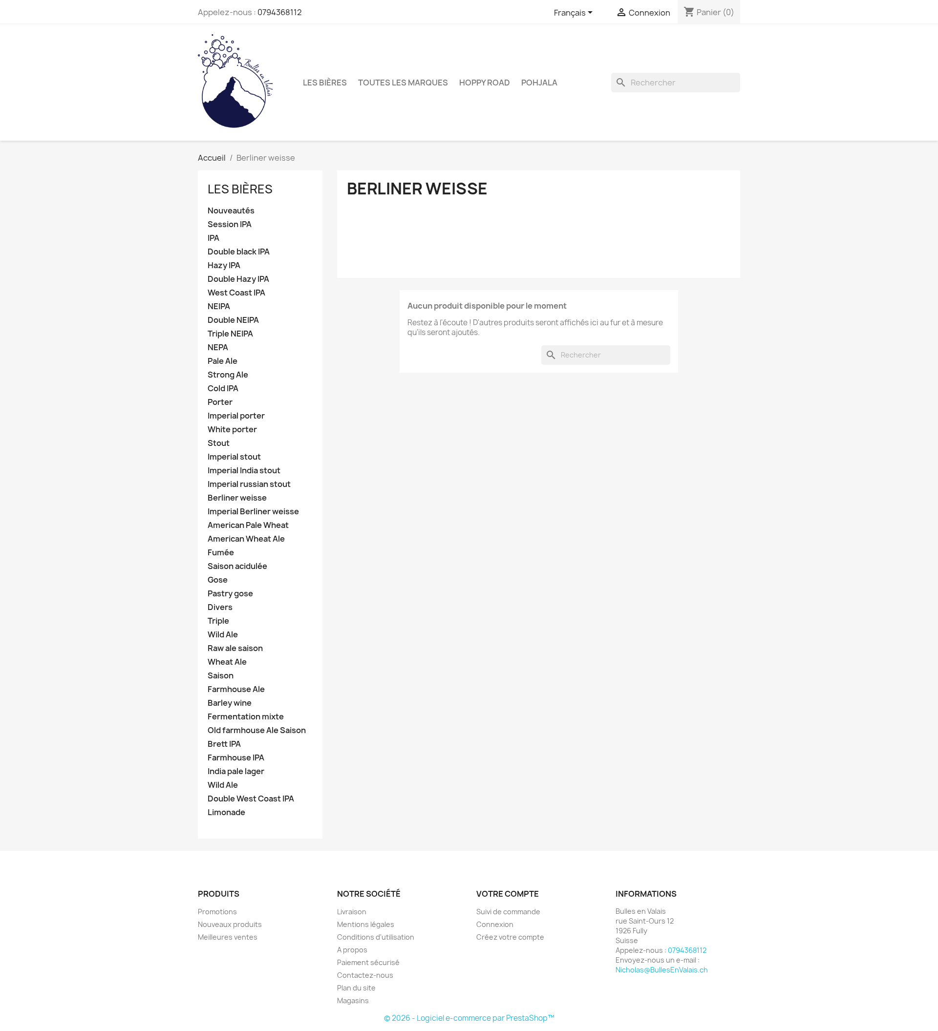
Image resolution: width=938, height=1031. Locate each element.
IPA (213, 238)
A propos (352, 949)
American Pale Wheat (248, 525)
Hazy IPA (224, 265)
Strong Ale (228, 375)
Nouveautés (231, 211)
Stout (219, 443)
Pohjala (539, 82)
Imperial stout (234, 457)
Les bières (325, 82)
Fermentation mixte (246, 717)
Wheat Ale (227, 662)
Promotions (217, 911)
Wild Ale (223, 635)
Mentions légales (365, 924)
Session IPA (230, 224)
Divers (220, 607)
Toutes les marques (403, 82)
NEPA (218, 347)
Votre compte (507, 893)
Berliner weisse (237, 498)
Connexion (494, 924)
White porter (232, 429)
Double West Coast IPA (251, 799)
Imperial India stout (244, 470)
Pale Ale (222, 361)
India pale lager (236, 771)
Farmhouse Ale (236, 689)
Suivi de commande (508, 911)
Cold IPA (223, 388)
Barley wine (230, 703)
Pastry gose (230, 594)
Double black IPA (239, 252)
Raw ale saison (235, 648)
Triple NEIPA (230, 334)
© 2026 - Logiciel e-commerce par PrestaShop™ (469, 1018)
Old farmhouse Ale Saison (257, 730)
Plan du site (356, 987)
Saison (221, 676)
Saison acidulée (237, 566)
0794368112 (279, 12)
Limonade (226, 812)
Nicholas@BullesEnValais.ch (662, 969)
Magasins (353, 1000)
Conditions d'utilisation (375, 937)
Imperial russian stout (249, 484)
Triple (218, 621)
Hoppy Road (484, 82)
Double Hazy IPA (238, 279)
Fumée (221, 552)
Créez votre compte (510, 937)
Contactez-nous (365, 975)
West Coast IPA (236, 293)
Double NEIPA (233, 320)
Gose (218, 580)
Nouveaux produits (230, 924)
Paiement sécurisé (368, 962)
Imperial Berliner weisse (253, 511)
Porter (220, 402)
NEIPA (219, 306)
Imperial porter (236, 416)
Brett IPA (224, 744)
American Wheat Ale (246, 539)
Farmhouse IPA (236, 758)
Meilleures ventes (227, 937)
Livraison (351, 911)
